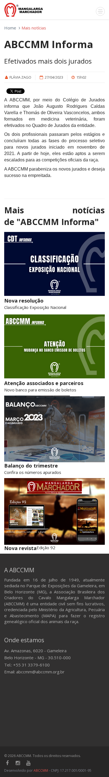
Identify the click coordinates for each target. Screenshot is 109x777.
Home (10, 28)
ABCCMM (41, 770)
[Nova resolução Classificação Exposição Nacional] (54, 264)
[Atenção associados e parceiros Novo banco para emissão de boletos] (54, 346)
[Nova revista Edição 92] (54, 511)
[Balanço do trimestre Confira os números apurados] (54, 429)
